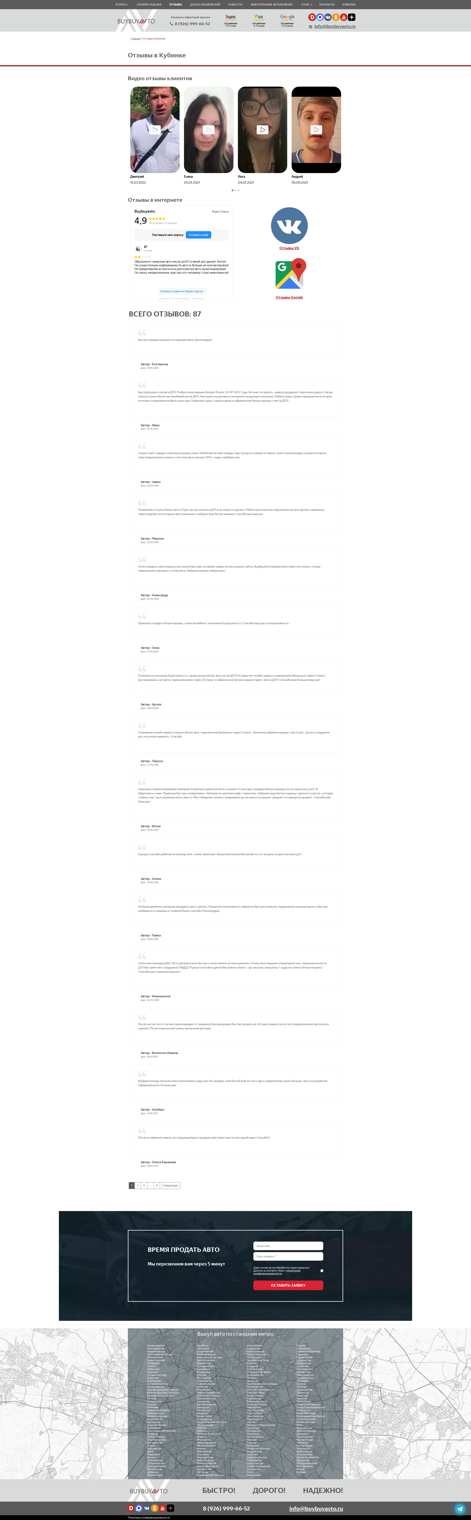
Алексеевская (155, 1357)
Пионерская (254, 1430)
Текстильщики (304, 1369)
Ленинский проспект (209, 1433)
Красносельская (206, 1398)
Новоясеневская (206, 1463)
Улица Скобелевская (308, 1404)
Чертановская (304, 1439)
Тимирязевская (305, 1375)
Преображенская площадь (262, 1383)
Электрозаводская (307, 1463)
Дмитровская (155, 1460)
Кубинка (349, 4)
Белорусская (154, 1401)
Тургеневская (304, 1389)
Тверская (301, 1398)
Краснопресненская (208, 1395)
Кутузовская (204, 1377)
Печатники (253, 1428)
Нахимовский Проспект (210, 1475)
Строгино (302, 1354)
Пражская (252, 1380)
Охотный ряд (254, 1369)
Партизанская (255, 1416)
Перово (251, 1422)
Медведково (204, 1439)
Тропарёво (302, 1380)
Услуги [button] (121, 4)
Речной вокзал (255, 1436)
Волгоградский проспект (161, 1430)
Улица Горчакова (306, 1419)
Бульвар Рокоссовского (161, 1395)
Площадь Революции (259, 1372)
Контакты (326, 4)
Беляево (152, 1404)
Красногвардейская (208, 1392)
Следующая (170, 1185)
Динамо (151, 1457)
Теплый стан (303, 1372)
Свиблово (252, 1454)
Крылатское (204, 1363)
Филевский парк (305, 1422)
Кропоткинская (206, 1360)
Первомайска (254, 1419)
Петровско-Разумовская (261, 1425)
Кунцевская (203, 1372)
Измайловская (205, 1351)
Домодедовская (156, 1466)
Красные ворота (206, 1354)
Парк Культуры (255, 1410)
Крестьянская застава (209, 1357)
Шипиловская (304, 1454)
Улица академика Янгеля (310, 1416)
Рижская (252, 1439)
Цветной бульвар (306, 1430)
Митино (201, 1448)
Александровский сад (160, 1354)
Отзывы (175, 4)
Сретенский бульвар (308, 1351)
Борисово (153, 1377)
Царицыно (302, 1433)
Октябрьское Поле (257, 1360)
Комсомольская (206, 1383)
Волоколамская (156, 1436)
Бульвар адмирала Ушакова (163, 1389)
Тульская (301, 1386)
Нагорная (202, 1472)
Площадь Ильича (256, 1404)
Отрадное (252, 1366)
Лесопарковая (205, 1425)
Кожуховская (204, 1419)
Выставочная (154, 1442)
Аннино (151, 1366)
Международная (206, 1442)
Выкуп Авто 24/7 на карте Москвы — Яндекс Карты (181, 299)
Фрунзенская (304, 1428)
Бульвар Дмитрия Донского (163, 1392)
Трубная (301, 1383)
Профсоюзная (255, 1395)
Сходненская (254, 1451)
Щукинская (303, 1460)
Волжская (152, 1433)
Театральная (303, 1401)
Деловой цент (155, 1475)
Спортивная (303, 1348)
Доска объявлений (205, 4)
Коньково (202, 1386)
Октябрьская (254, 1357)
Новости (235, 4)
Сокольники (254, 1475)
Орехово (252, 1363)
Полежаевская (255, 1375)
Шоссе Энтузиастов (307, 1457)
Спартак (301, 1345)
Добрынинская (156, 1463)
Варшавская (154, 1448)
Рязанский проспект (258, 1448)
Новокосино (254, 1348)
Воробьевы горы (156, 1439)
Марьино (202, 1436)
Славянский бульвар (258, 1466)
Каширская (203, 1410)
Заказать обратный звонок (190, 17)
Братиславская (155, 1386)
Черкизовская (304, 1436)
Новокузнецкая (256, 1351)
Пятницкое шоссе (257, 1401)
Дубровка (153, 1472)
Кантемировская (206, 1404)
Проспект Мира (256, 1392)
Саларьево (302, 1366)
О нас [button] (305, 4)
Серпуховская (255, 1463)
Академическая (156, 1351)
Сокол (250, 1472)
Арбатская (153, 1369)
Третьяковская (304, 1377)
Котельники (204, 1389)
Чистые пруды (304, 1445)
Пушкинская (254, 1398)
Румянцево (253, 1445)
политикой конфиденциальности (276, 1272)
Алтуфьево (153, 1363)
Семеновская (254, 1460)
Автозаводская (155, 1348)
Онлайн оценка (149, 4)
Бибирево (153, 1407)
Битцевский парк (157, 1375)
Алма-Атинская (156, 1360)
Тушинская (302, 1392)
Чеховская (302, 1442)
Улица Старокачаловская (310, 1407)
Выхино (151, 1445)
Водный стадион (156, 1425)
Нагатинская (204, 1469)
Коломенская (204, 1380)
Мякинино (203, 1454)
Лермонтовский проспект (212, 1422)
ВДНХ (150, 1451)
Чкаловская (303, 1448)
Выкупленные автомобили (272, 4)
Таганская (302, 1395)
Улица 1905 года (305, 1413)
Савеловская (303, 1363)
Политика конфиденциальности (149, 1517)
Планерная (253, 1433)
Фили (299, 1425)
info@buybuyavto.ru (335, 26)
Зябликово (203, 1348)
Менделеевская (206, 1445)
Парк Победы (254, 1413)
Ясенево (301, 1472)
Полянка (252, 1377)
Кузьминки (203, 1369)
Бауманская (154, 1422)
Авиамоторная (155, 1345)
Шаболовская (304, 1451)
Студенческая (304, 1357)
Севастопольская (257, 1457)
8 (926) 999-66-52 (192, 23)
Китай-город (204, 1416)
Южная (300, 1469)
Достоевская (154, 1469)
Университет (303, 1410)
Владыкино (153, 1454)
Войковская (154, 1428)
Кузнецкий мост (206, 1366)
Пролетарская (255, 1386)
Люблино (202, 1430)
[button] (232, 190)
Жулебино (203, 1345)
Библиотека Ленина (158, 1410)
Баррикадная (154, 1419)
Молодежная (204, 1451)
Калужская (203, 1401)
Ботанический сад (157, 1383)
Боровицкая (154, 1380)
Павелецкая (253, 1407)
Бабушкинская (155, 1413)
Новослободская (256, 1354)
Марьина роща (205, 1460)
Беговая (151, 1398)
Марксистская (205, 1457)
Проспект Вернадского (260, 1389)
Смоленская (254, 1469)
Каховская (203, 1407)
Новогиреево (254, 1345)
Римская (251, 1442)
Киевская (202, 1413)
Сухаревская (303, 1360)
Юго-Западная (304, 1466)
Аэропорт (153, 1372)
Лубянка (202, 1428)
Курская (201, 1375)
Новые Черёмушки (207, 1466)
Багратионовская (157, 1416)
